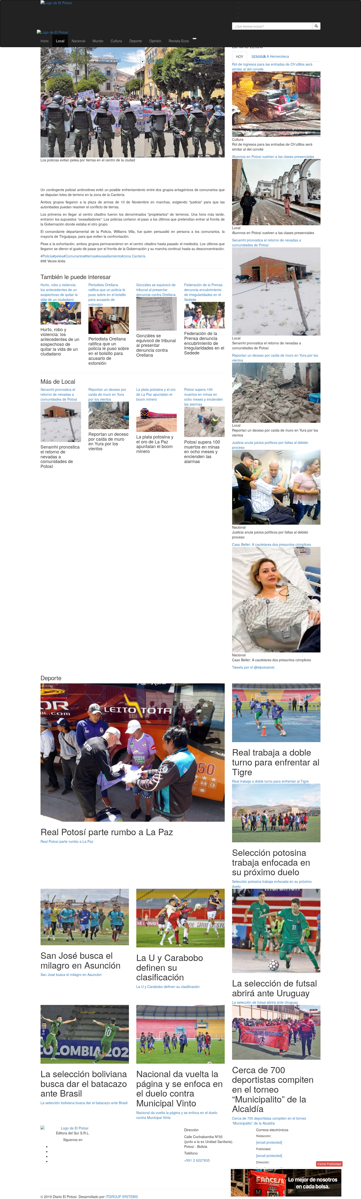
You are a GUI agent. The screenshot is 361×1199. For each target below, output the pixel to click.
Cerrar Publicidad (329, 1164)
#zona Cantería (133, 256)
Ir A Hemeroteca (276, 56)
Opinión (155, 40)
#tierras (90, 256)
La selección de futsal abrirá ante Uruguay (265, 1002)
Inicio (45, 40)
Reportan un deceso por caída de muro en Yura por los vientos (107, 394)
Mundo (98, 40)
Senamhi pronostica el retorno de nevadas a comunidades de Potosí (59, 394)
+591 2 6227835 (197, 1160)
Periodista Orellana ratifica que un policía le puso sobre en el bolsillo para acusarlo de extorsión (107, 294)
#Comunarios (73, 256)
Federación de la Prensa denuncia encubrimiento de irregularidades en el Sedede (203, 292)
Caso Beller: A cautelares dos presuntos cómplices (271, 544)
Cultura (116, 40)
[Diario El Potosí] (133, 2)
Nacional (78, 40)
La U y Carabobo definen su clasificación (168, 986)
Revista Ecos (179, 40)
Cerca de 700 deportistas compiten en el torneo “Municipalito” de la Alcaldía (269, 1121)
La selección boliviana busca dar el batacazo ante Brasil (84, 1102)
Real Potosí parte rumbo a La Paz (67, 841)
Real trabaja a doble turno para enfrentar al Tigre (270, 781)
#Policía (47, 256)
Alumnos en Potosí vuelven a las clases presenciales (273, 156)
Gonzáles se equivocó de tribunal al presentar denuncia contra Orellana (156, 289)
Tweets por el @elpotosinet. (253, 667)
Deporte (135, 40)
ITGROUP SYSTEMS (122, 1196)
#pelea (58, 256)
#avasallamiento (108, 256)
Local (60, 40)
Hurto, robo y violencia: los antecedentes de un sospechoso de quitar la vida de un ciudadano (59, 292)
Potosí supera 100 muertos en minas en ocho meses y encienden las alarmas (203, 397)
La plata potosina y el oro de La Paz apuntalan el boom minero (156, 394)
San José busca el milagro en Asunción (71, 974)
